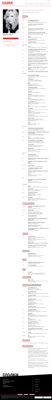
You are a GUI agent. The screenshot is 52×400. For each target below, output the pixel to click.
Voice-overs (36, 3)
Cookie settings (30, 397)
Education (37, 12)
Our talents (30, 3)
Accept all (47, 397)
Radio (40, 10)
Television (37, 10)
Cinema (33, 10)
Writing (24, 10)
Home (26, 3)
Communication (28, 10)
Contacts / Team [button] (10, 38)
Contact (45, 3)
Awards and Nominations (31, 12)
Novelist (4, 35)
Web (43, 10)
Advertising (24, 12)
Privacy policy (37, 389)
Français (48, 0)
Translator (11, 35)
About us (41, 3)
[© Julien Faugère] (11, 21)
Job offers (37, 386)
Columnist (7, 35)
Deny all (39, 397)
